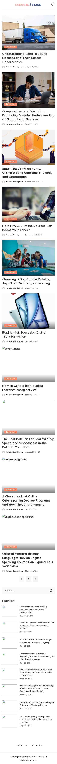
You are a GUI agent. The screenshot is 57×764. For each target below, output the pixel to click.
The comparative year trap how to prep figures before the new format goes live (36, 719)
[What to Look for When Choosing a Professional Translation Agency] (9, 643)
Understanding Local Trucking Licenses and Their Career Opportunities (24, 58)
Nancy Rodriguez (14, 67)
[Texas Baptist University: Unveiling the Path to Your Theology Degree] (9, 705)
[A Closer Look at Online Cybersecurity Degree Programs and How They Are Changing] (28, 475)
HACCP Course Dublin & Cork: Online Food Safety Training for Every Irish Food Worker (36, 672)
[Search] (53, 4)
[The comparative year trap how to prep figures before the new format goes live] (9, 721)
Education (10, 47)
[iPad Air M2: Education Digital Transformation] (28, 311)
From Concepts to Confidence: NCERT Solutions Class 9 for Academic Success (37, 625)
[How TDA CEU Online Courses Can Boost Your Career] (28, 204)
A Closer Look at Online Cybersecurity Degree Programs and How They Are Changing (26, 500)
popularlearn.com (28, 760)
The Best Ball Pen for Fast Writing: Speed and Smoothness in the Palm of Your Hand (28, 443)
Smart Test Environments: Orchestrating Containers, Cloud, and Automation (27, 173)
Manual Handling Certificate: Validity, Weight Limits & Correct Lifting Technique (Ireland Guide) (36, 688)
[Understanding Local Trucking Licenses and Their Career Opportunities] (28, 32)
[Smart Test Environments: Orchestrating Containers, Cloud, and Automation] (28, 147)
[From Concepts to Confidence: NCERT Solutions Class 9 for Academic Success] (9, 627)
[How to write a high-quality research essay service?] (28, 364)
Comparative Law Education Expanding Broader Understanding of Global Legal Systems (28, 115)
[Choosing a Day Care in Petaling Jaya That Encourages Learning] (28, 258)
